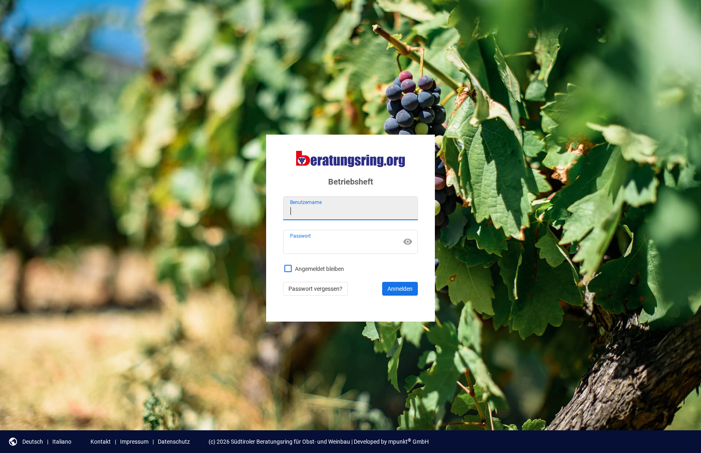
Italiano (61, 441)
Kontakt (100, 441)
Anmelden (400, 289)
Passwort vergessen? (315, 289)
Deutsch (32, 441)
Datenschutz (174, 441)
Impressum (134, 441)
